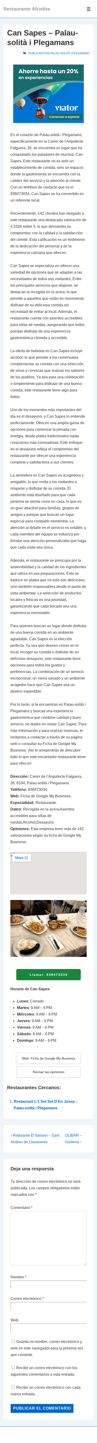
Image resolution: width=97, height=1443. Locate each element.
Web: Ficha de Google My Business (48, 1058)
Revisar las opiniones (49, 1072)
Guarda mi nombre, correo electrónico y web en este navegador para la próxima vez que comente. (47, 1348)
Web (14, 1320)
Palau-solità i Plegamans (70, 53)
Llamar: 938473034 (49, 974)
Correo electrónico (26, 1299)
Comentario (21, 1208)
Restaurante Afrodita (27, 8)
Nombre (17, 1277)
